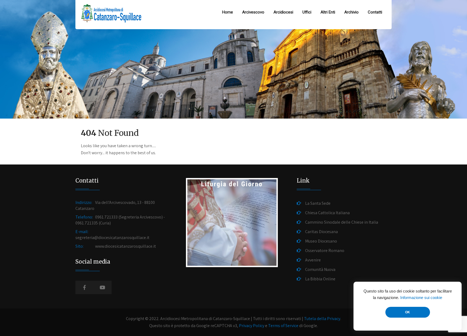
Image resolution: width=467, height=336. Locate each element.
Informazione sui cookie (421, 297)
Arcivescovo (253, 12)
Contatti (375, 12)
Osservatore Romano (324, 250)
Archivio (351, 12)
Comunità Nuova (320, 269)
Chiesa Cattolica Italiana (327, 213)
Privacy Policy (251, 325)
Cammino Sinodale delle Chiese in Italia (341, 222)
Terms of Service (283, 325)
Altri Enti (328, 12)
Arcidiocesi (283, 12)
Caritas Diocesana (321, 231)
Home (227, 12)
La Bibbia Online (320, 279)
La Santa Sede (318, 203)
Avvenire (313, 260)
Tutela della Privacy (322, 318)
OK (407, 312)
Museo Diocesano (321, 241)
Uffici (306, 12)
